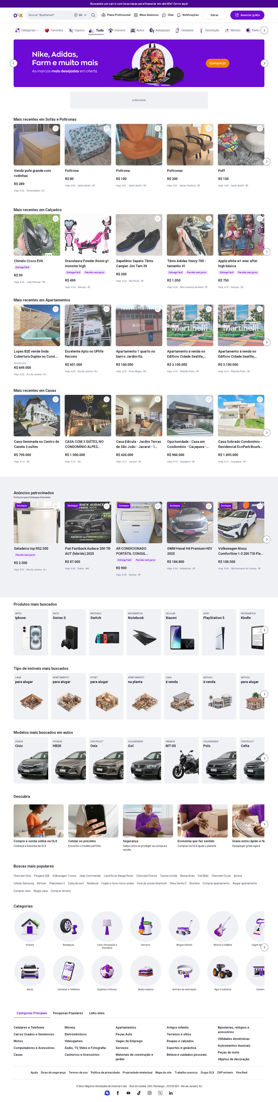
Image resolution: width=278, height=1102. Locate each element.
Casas (18, 1054)
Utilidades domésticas (234, 1039)
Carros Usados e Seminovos (34, 1034)
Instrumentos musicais (234, 1045)
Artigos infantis (178, 1027)
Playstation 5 (57, 883)
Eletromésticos (76, 1034)
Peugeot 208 (41, 875)
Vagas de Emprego (129, 1041)
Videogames (74, 1041)
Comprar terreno (61, 890)
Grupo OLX (207, 1072)
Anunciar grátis (250, 15)
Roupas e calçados (180, 1041)
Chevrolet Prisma (146, 875)
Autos (140, 30)
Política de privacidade (105, 1072)
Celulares (187, 30)
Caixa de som (76, 883)
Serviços (122, 1048)
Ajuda (34, 1072)
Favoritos (57, 30)
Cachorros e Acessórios (82, 1054)
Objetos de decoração (233, 1059)
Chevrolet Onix (22, 875)
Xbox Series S (178, 883)
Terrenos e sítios (179, 1034)
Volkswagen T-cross (64, 875)
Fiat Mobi (203, 875)
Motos (18, 1041)
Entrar (214, 15)
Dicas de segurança (53, 1072)
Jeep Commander (90, 875)
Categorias (28, 30)
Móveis (236, 30)
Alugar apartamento (245, 883)
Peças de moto (228, 1052)
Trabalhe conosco (186, 1072)
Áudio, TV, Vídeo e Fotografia (85, 1048)
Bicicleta (194, 883)
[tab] (32, 1013)
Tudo (100, 30)
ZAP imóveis (225, 1072)
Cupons (80, 30)
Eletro (256, 30)
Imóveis (119, 30)
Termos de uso (78, 1072)
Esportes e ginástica (181, 1048)
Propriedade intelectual (137, 1072)
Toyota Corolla (168, 875)
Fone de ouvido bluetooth (152, 883)
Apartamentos (126, 1027)
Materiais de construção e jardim (134, 1057)
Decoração (212, 30)
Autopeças (163, 30)
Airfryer (41, 883)
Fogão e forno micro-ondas (118, 883)
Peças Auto (124, 1034)
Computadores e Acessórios (34, 1048)
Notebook (93, 883)
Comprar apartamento (216, 883)
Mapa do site (163, 1072)
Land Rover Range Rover (118, 875)
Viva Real (241, 1072)
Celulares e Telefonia (29, 1027)
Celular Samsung (24, 883)
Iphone (238, 875)
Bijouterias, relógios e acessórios (233, 1030)
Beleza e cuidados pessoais (187, 1054)
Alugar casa (40, 890)
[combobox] (62, 15)
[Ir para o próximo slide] (266, 161)
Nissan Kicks (187, 875)
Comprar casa (22, 890)
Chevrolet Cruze (221, 875)
